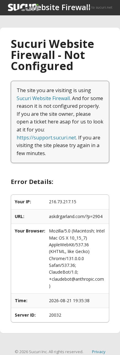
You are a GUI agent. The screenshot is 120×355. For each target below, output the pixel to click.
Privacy (99, 351)
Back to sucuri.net (97, 7)
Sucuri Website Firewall (43, 98)
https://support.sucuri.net (46, 137)
